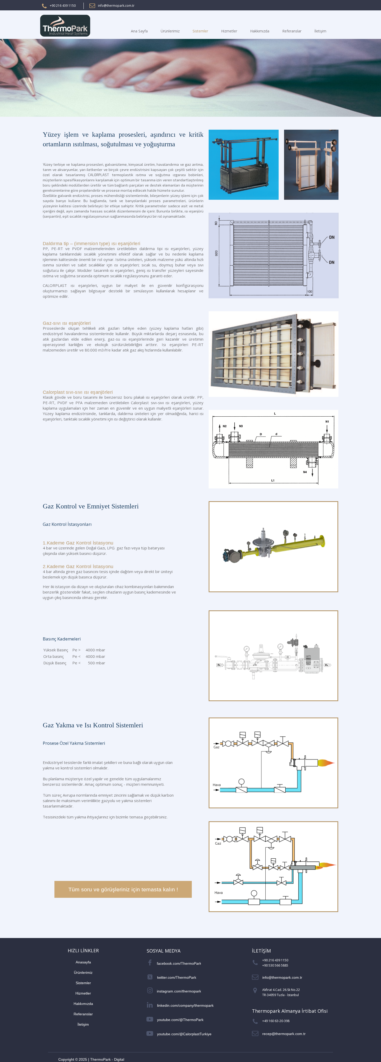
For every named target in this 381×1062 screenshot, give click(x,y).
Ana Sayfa (139, 31)
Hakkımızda (259, 31)
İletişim (320, 31)
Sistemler (200, 31)
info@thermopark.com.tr (116, 5)
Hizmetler (229, 31)
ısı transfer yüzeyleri (166, 270)
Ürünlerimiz (170, 31)
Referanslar (291, 31)
